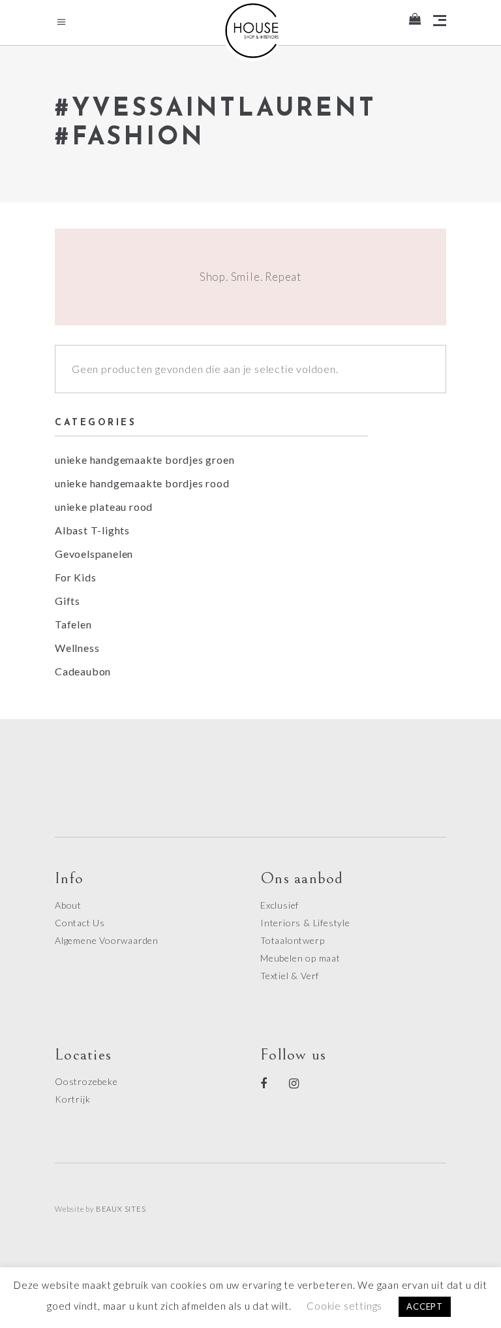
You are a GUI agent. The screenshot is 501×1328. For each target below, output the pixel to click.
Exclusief (279, 905)
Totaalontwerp (292, 940)
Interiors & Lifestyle (305, 922)
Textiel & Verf (289, 975)
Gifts (67, 600)
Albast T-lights (92, 530)
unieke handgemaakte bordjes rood (142, 483)
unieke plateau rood (104, 506)
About (68, 905)
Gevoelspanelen (94, 553)
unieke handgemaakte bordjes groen (144, 459)
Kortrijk (72, 1099)
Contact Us (80, 922)
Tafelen (73, 624)
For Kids (75, 577)
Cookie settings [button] (344, 1306)
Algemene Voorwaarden (107, 940)
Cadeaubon (83, 671)
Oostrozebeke (86, 1081)
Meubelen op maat (300, 958)
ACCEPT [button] (424, 1306)
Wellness (77, 647)
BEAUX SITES (121, 1209)
